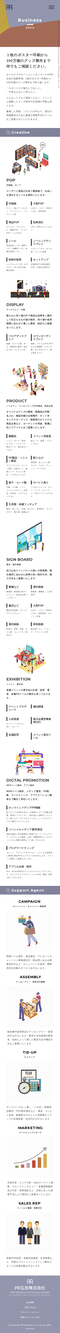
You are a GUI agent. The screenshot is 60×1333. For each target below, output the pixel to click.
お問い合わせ (30, 1307)
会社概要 (30, 1302)
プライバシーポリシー (30, 1312)
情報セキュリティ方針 (30, 1317)
